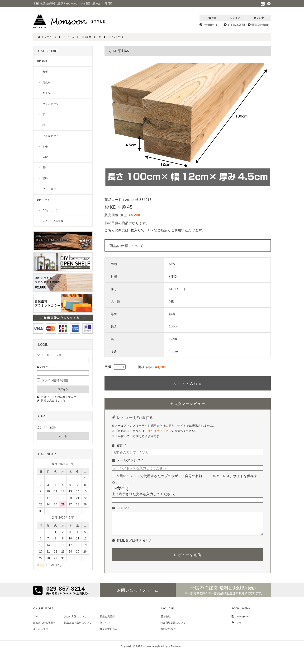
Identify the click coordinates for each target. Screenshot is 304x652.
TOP (36, 616)
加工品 (47, 93)
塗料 (45, 178)
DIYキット (43, 199)
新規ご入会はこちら (53, 400)
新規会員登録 (107, 616)
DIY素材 (42, 60)
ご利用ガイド (212, 25)
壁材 (45, 167)
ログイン (105, 622)
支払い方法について (75, 616)
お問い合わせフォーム (138, 590)
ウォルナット (51, 135)
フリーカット (51, 189)
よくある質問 (236, 25)
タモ (45, 146)
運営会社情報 (260, 25)
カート (62, 436)
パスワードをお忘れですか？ (58, 396)
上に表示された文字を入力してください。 (144, 494)
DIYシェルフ (50, 210)
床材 (45, 157)
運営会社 (166, 616)
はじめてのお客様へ (44, 622)
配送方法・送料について (78, 622)
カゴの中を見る (108, 628)
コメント (123, 508)
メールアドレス (130, 460)
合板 (45, 71)
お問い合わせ (168, 628)
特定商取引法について (173, 622)
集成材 (47, 82)
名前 (121, 445)
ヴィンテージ (51, 103)
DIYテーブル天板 (53, 220)
